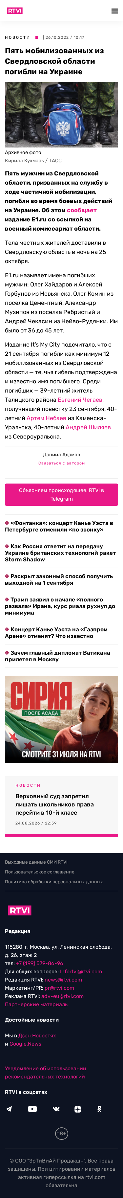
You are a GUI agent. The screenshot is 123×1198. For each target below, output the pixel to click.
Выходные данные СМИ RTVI (36, 862)
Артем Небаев (46, 418)
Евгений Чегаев (80, 399)
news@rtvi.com (63, 980)
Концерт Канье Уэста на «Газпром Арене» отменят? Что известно (56, 632)
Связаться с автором (61, 463)
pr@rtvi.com (59, 988)
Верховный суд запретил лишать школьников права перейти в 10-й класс (54, 804)
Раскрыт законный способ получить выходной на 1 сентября (59, 579)
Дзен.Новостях (37, 1036)
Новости (18, 37)
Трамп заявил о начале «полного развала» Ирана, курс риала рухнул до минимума (60, 606)
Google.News (25, 1044)
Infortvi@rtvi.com (81, 972)
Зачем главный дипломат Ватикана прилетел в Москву (57, 656)
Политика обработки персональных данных (54, 882)
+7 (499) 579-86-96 (39, 964)
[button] (115, 10)
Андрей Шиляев (88, 427)
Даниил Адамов (61, 455)
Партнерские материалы (37, 1005)
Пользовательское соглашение (39, 872)
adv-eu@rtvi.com (62, 996)
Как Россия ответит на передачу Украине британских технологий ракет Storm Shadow (60, 553)
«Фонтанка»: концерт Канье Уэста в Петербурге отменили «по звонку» (59, 526)
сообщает (82, 210)
